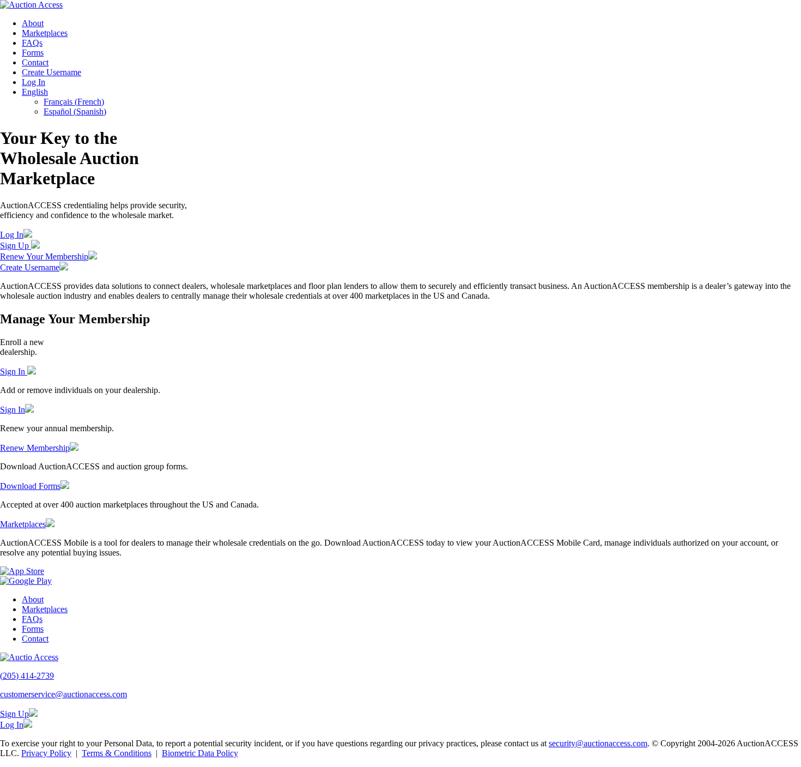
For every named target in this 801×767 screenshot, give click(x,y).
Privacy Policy (46, 753)
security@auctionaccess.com (598, 743)
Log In (33, 82)
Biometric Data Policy (200, 753)
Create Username (51, 72)
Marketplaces (45, 33)
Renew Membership (35, 447)
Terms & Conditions (116, 753)
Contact (35, 62)
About (33, 23)
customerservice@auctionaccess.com (63, 694)
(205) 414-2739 (27, 675)
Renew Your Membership (44, 256)
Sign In (13, 371)
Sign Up (15, 245)
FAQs (32, 42)
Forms (33, 52)
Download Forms (30, 486)
